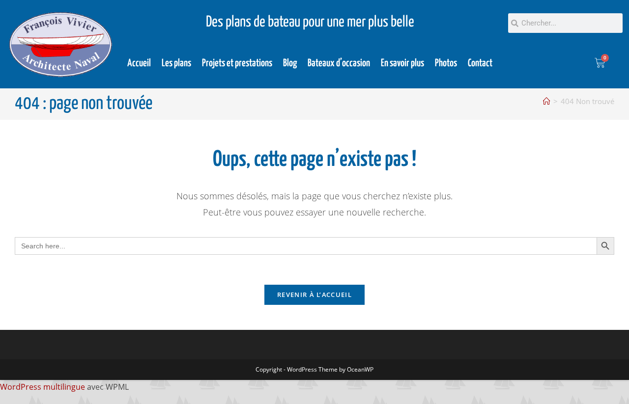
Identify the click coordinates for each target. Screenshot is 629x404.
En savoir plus (402, 63)
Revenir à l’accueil (314, 294)
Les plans (176, 63)
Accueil (139, 63)
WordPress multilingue (42, 386)
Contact (480, 63)
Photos (446, 63)
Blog (290, 63)
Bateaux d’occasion (339, 63)
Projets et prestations (237, 63)
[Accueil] (546, 101)
